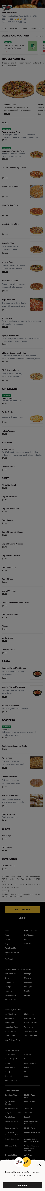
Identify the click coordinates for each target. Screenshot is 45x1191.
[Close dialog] (39, 1164)
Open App (22, 1185)
